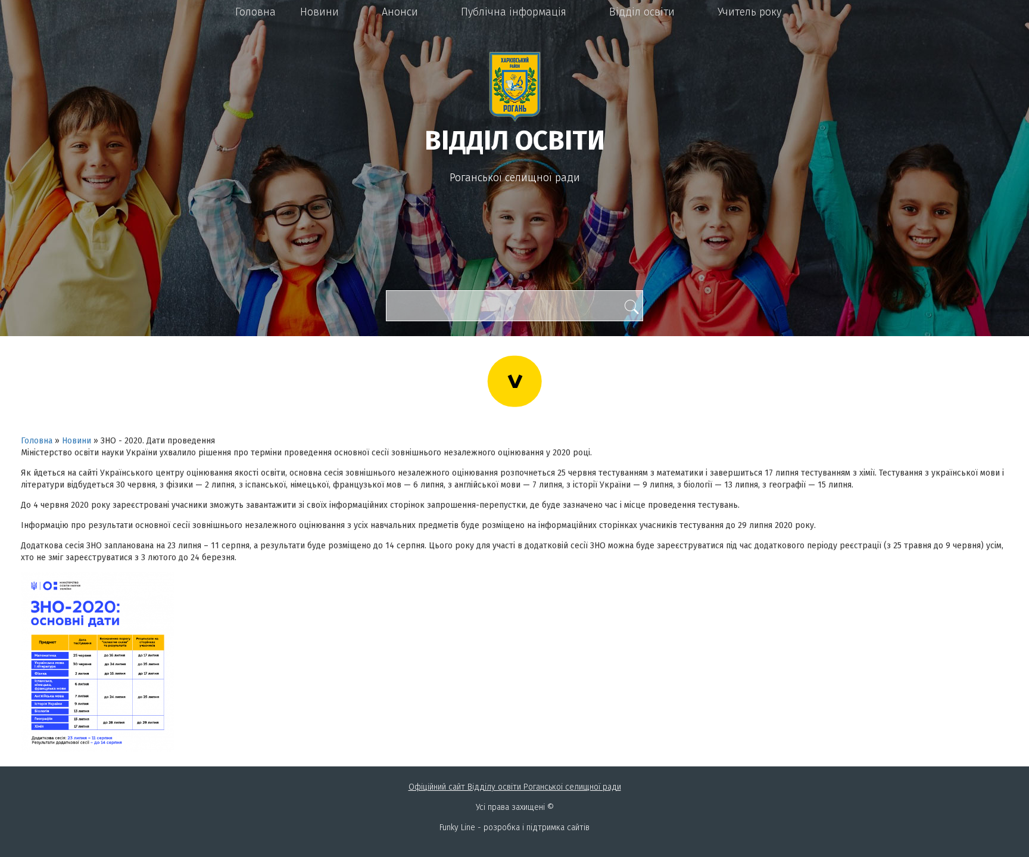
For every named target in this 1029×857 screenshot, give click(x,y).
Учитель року (749, 11)
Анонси (400, 11)
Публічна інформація (513, 11)
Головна (255, 11)
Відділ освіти (642, 11)
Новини (319, 11)
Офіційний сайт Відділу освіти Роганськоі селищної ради (515, 787)
